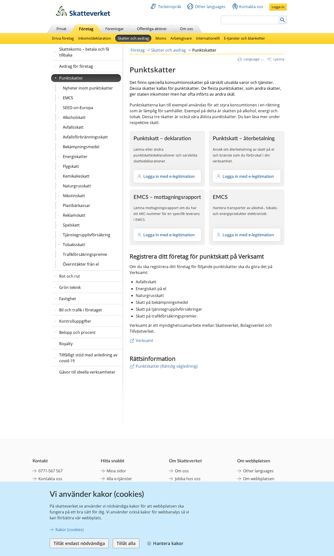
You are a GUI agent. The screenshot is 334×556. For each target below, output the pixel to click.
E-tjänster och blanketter (244, 38)
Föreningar (114, 28)
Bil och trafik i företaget (80, 310)
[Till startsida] (83, 14)
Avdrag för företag (76, 66)
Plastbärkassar (76, 205)
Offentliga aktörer (152, 28)
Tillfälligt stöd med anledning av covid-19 (88, 357)
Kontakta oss (251, 6)
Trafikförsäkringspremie (85, 254)
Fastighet (67, 298)
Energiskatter (75, 156)
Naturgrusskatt (77, 186)
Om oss (186, 28)
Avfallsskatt (73, 127)
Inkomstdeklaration (94, 38)
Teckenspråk (169, 6)
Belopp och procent (77, 332)
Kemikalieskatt (76, 176)
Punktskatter (71, 78)
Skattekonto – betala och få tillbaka (84, 52)
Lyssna (278, 59)
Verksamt (144, 340)
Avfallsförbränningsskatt (85, 137)
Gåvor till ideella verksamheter (87, 372)
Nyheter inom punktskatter (88, 88)
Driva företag (63, 38)
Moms (161, 38)
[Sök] (282, 20)
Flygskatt (71, 166)
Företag (86, 29)
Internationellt (208, 38)
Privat (61, 28)
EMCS (68, 98)
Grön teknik (70, 287)
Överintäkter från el (81, 264)
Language (251, 59)
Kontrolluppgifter (75, 321)
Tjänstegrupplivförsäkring (86, 235)
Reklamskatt (74, 215)
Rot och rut (69, 276)
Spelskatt (71, 225)
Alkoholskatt (74, 117)
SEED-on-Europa (78, 107)
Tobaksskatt (74, 244)
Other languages (210, 6)
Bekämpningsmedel (81, 146)
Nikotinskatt (74, 195)
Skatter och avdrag (133, 38)
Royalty (66, 343)
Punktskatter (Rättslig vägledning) (167, 366)
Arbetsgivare (181, 38)
